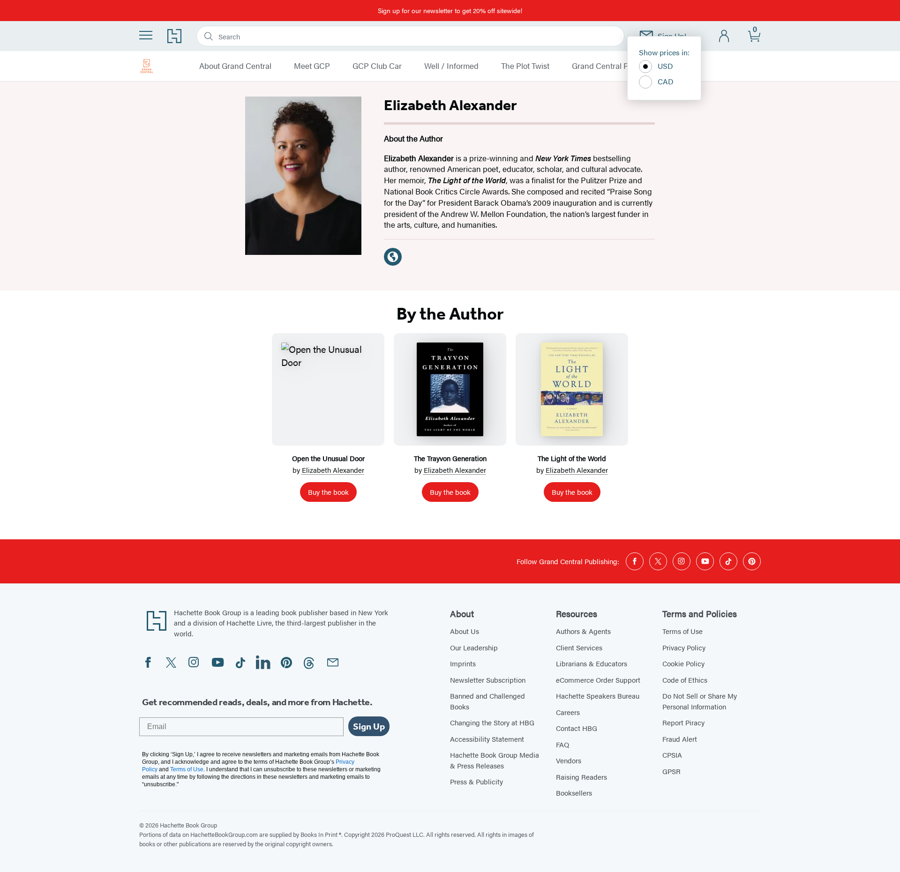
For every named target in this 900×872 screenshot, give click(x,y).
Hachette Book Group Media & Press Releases (494, 760)
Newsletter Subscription (487, 680)
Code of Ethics (684, 680)
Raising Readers (581, 777)
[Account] (724, 36)
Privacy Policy (683, 647)
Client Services (579, 647)
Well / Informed (451, 66)
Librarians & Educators (591, 663)
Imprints (463, 663)
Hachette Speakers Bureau (597, 696)
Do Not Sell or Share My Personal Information (699, 701)
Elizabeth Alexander (333, 470)
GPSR (671, 771)
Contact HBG (576, 728)
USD (665, 65)
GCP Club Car (377, 66)
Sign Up (369, 726)
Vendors (568, 760)
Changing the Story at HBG (492, 722)
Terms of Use (682, 631)
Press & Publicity (476, 781)
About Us (464, 631)
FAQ (562, 744)
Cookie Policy (683, 663)
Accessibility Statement (487, 739)
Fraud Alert (679, 739)
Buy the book (328, 492)
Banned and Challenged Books (487, 701)
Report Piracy (683, 722)
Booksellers (574, 792)
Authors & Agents (583, 631)
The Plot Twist (525, 66)
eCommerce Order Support (598, 680)
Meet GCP (312, 66)
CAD (666, 81)
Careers (568, 712)
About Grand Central (235, 66)
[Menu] (145, 35)
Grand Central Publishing (616, 66)
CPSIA (672, 755)
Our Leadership (474, 647)
